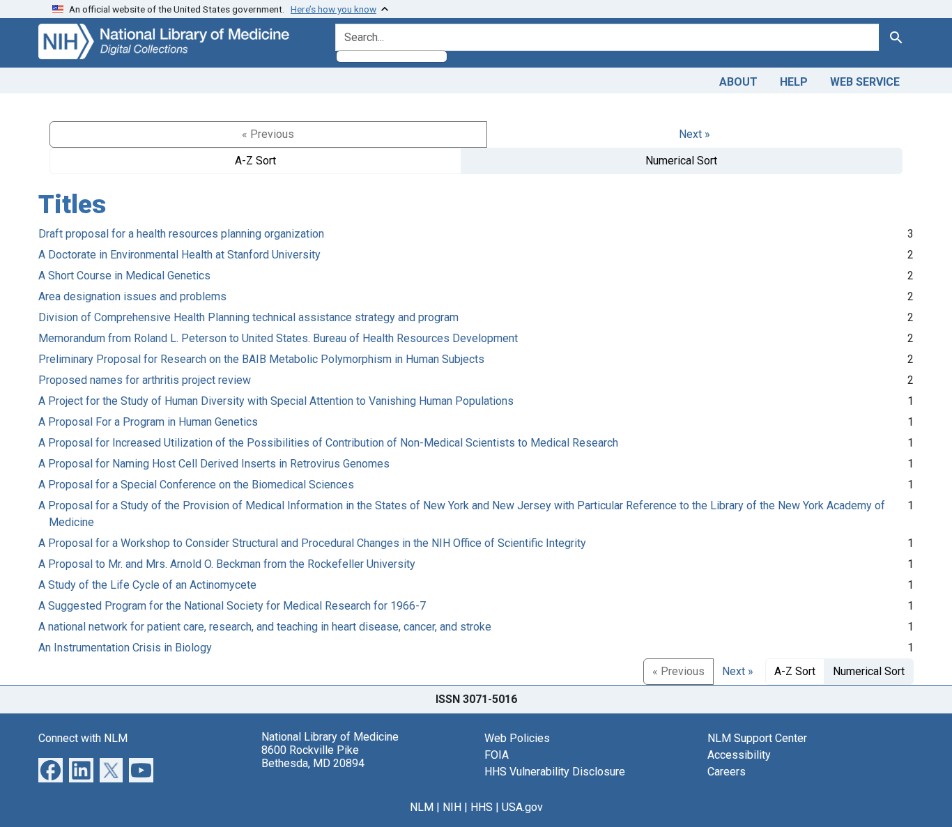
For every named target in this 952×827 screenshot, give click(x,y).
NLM (421, 807)
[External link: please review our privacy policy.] (50, 768)
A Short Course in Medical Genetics (124, 275)
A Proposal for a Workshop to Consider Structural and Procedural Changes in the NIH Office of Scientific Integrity (312, 543)
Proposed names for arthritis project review (144, 380)
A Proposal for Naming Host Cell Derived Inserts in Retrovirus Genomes (214, 463)
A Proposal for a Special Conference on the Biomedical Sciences (196, 484)
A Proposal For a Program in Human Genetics (148, 421)
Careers (726, 771)
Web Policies (517, 738)
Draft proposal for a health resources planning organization (181, 233)
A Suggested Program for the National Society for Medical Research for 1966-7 (232, 605)
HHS (481, 807)
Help (794, 81)
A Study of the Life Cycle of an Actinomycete (147, 585)
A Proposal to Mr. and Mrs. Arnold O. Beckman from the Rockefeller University (226, 564)
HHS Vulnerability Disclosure (554, 771)
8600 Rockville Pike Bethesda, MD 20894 (312, 756)
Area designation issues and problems (132, 296)
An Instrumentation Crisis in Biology (125, 647)
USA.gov (522, 807)
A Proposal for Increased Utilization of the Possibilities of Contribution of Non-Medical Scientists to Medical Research (328, 442)
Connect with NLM (83, 738)
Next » (694, 134)
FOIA (496, 755)
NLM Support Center (757, 738)
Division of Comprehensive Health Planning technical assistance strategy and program (248, 317)
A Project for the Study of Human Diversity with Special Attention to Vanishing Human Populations (276, 401)
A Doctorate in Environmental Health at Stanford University (179, 254)
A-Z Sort (255, 160)
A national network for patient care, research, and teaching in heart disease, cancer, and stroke (264, 626)
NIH (452, 807)
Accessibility (739, 755)
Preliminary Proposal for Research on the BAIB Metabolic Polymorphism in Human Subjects (261, 359)
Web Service (865, 81)
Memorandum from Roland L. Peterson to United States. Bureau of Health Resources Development (278, 338)
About (738, 81)
